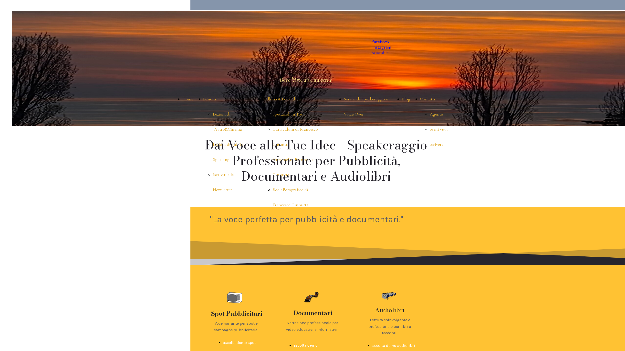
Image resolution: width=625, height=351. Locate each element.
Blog (406, 99)
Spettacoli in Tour (288, 114)
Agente (436, 114)
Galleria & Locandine (282, 99)
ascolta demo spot (239, 342)
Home (187, 99)
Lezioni (209, 99)
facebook (380, 42)
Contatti (427, 99)
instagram (381, 47)
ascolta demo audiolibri (393, 345)
